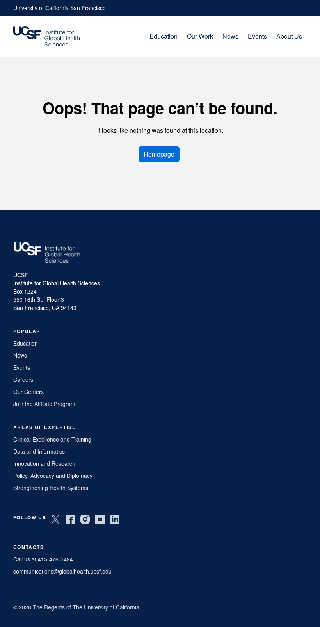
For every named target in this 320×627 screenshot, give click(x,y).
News (230, 36)
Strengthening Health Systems (50, 488)
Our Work (200, 36)
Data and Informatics (39, 451)
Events (257, 36)
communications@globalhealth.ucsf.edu (62, 571)
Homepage (159, 154)
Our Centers (28, 391)
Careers (23, 379)
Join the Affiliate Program (44, 404)
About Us (289, 36)
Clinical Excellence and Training (52, 439)
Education (163, 36)
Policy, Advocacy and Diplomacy (52, 475)
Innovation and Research (44, 463)
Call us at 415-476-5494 (43, 559)
